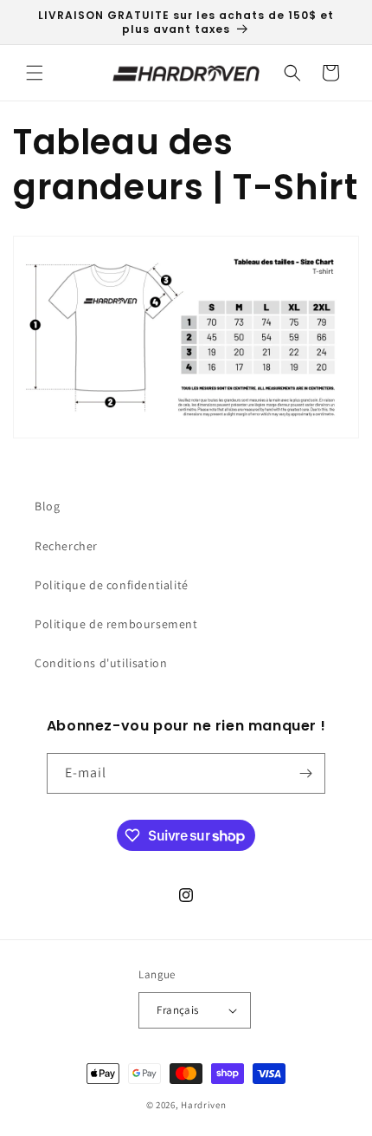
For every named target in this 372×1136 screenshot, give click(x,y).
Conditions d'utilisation (101, 663)
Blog (47, 506)
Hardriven (203, 1105)
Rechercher (66, 546)
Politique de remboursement (116, 624)
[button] (35, 73)
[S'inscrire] (305, 773)
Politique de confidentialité (112, 585)
